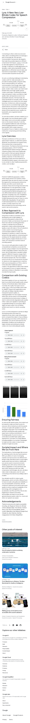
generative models (15, 189)
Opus (7, 287)
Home (3, 9)
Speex (20, 303)
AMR (3, 305)
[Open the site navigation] (3, 2)
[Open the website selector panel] (16, 2)
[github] (20, 625)
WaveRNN (10, 250)
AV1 (21, 470)
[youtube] (17, 625)
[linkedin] (13, 625)
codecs (19, 63)
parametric (16, 177)
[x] (9, 625)
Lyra (25, 116)
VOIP (14, 289)
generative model (7, 158)
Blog (7, 9)
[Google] (5, 710)
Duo (3, 478)
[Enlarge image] (26, 28)
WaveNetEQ (12, 200)
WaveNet (4, 196)
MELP (12, 164)
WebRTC (23, 59)
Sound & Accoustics (7, 521)
